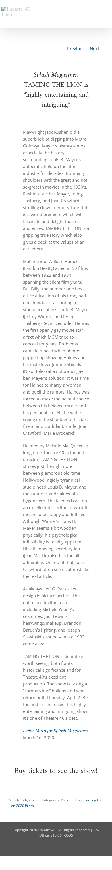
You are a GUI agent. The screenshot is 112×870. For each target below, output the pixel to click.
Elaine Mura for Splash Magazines (55, 730)
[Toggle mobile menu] (108, 9)
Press (65, 800)
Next (94, 48)
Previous (75, 48)
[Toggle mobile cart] (98, 9)
